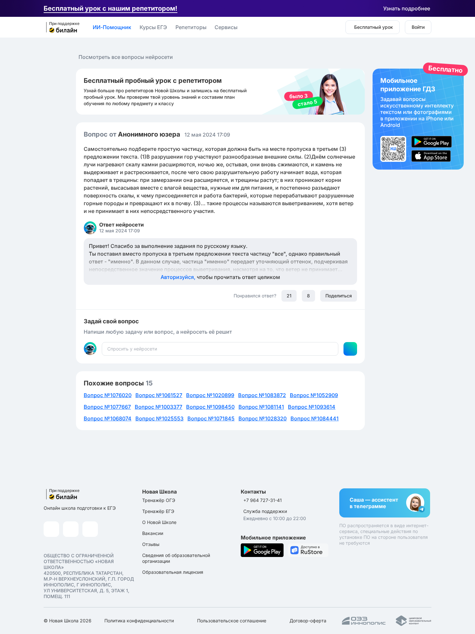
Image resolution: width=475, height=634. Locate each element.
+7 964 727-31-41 (262, 500)
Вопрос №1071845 (211, 418)
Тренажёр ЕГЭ (158, 511)
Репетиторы (190, 27)
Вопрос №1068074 (108, 418)
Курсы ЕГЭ (153, 27)
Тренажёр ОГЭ (158, 500)
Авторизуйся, (220, 277)
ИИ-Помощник (112, 27)
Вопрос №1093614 (311, 407)
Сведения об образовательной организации (176, 558)
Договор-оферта (308, 620)
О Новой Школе (159, 522)
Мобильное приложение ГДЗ (418, 119)
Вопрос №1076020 (108, 395)
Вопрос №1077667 (107, 407)
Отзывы (150, 544)
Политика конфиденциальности (139, 620)
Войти (418, 27)
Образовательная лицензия (172, 572)
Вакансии (152, 533)
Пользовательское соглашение (231, 620)
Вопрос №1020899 (210, 395)
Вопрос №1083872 (262, 395)
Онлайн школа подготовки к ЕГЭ (80, 508)
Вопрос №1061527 (158, 395)
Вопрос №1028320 (262, 418)
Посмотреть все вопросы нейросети (126, 57)
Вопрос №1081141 (261, 407)
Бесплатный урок (373, 27)
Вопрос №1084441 (314, 418)
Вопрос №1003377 (158, 407)
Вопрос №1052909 (314, 395)
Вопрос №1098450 (210, 407)
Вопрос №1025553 (159, 418)
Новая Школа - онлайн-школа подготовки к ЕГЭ (61, 27)
